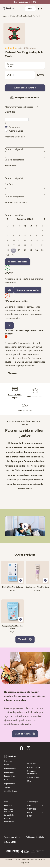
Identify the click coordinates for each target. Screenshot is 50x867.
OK (9, 290)
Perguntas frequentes (8, 810)
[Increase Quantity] (31, 75)
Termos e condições (12, 837)
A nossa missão (33, 777)
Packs (6, 780)
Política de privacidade (35, 837)
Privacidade (9, 815)
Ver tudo (22, 639)
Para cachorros (10, 768)
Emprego (8, 805)
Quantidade (11, 111)
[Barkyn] (8, 8)
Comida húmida (10, 791)
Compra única (16, 130)
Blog (29, 781)
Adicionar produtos (17, 261)
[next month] (43, 218)
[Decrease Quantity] (25, 75)
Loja (4, 16)
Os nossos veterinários (32, 772)
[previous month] (7, 218)
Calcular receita (23, 733)
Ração (6, 765)
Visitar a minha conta (28, 290)
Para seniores (9, 776)
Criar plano (14, 127)
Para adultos (9, 772)
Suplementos (9, 783)
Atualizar (12, 373)
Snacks (7, 787)
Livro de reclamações (9, 820)
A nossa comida (33, 767)
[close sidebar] (37, 107)
